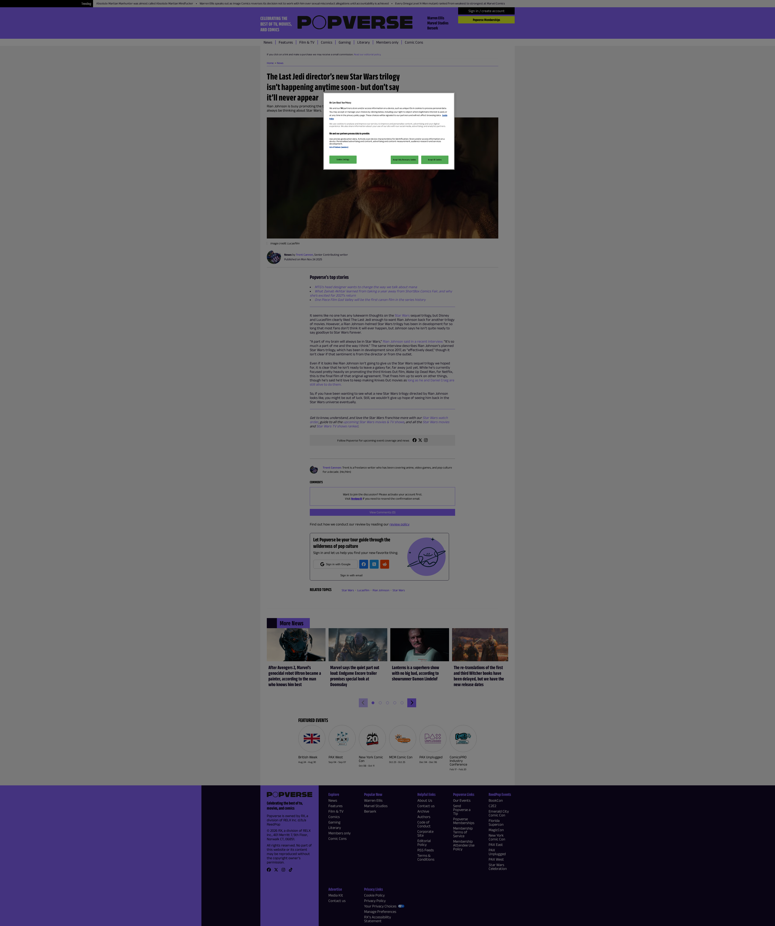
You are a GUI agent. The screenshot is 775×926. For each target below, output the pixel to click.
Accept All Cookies (435, 159)
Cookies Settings (343, 159)
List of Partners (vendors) (338, 147)
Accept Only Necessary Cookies (404, 159)
